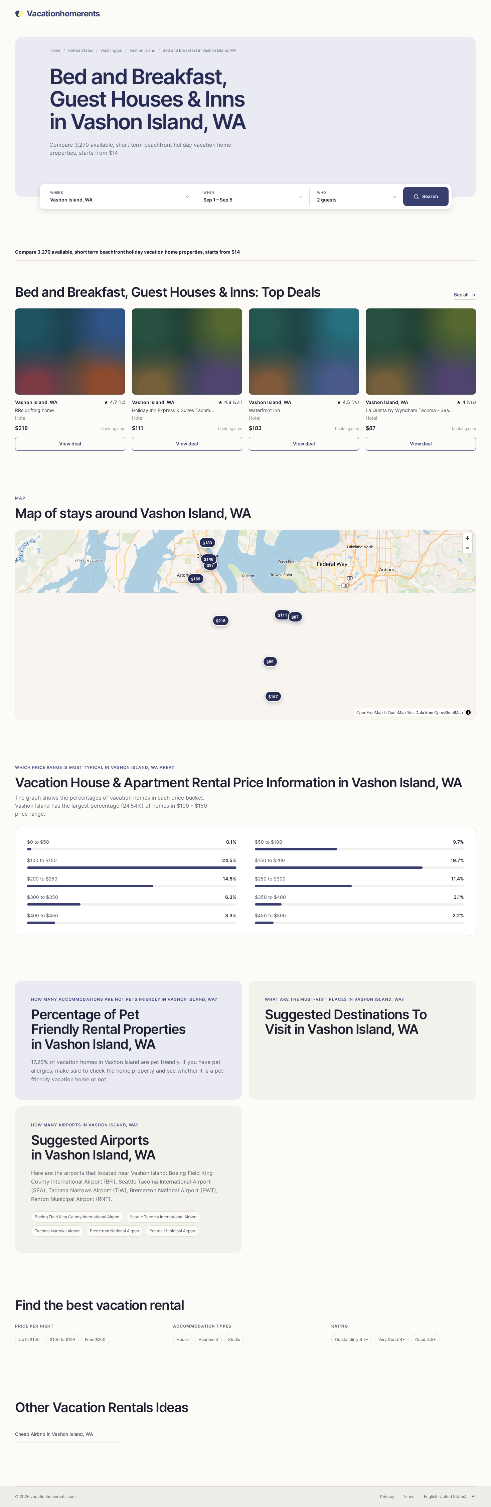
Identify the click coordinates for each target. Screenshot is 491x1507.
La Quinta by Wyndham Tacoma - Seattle (411, 410)
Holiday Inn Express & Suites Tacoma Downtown (184, 410)
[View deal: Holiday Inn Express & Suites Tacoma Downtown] (187, 351)
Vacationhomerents (63, 13)
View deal (70, 443)
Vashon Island (142, 50)
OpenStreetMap (448, 712)
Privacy (387, 1496)
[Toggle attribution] (468, 712)
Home (54, 50)
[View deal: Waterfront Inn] (304, 351)
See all (465, 294)
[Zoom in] (467, 538)
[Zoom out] (467, 548)
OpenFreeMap (369, 712)
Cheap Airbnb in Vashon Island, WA (54, 1434)
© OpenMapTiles (399, 712)
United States (80, 50)
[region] (245, 625)
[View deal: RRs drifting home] (70, 351)
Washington (111, 50)
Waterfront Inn (264, 410)
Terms (408, 1496)
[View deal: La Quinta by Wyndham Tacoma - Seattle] (421, 351)
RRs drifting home (34, 410)
